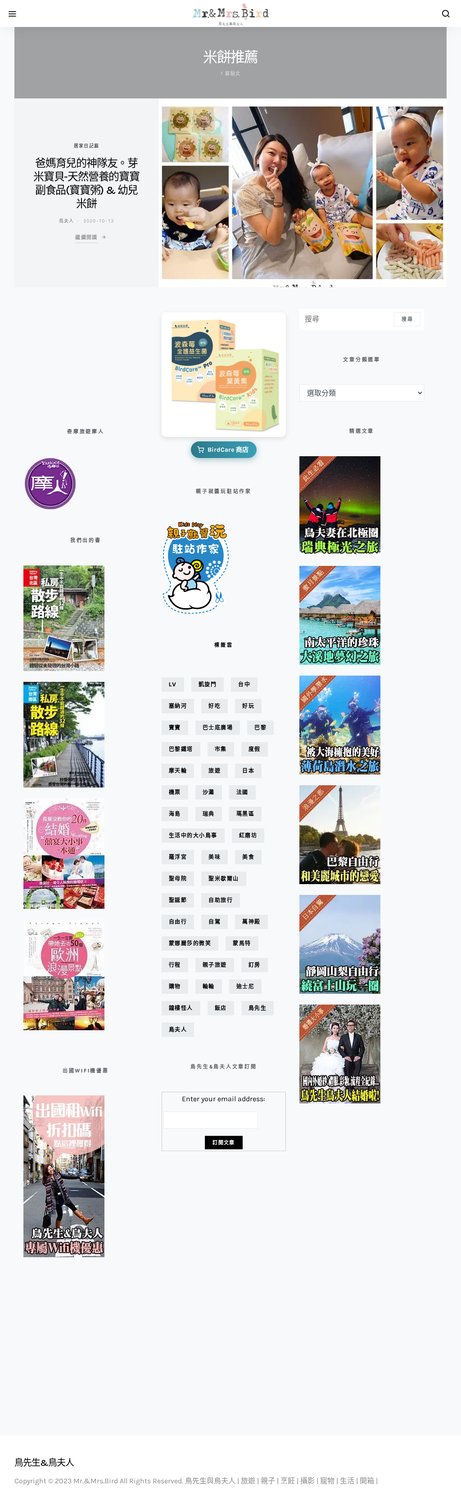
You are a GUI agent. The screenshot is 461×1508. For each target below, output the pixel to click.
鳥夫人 (66, 220)
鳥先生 (258, 1008)
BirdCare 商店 (228, 450)
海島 (175, 813)
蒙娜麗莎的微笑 (190, 943)
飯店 (221, 1008)
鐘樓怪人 (181, 1008)
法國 (242, 792)
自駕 (214, 921)
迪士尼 (245, 986)
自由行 (178, 921)
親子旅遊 (215, 964)
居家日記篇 (86, 145)
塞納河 (178, 706)
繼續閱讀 (86, 237)
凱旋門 (208, 684)
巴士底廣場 (218, 727)
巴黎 (260, 727)
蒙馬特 (242, 943)
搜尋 (407, 319)
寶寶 (175, 727)
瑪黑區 (245, 813)
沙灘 (209, 792)
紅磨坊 (248, 835)
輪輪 (209, 986)
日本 (248, 770)
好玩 (248, 706)
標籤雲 (223, 645)
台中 (244, 684)
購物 (175, 986)
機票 (175, 792)
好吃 (214, 706)
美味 (214, 857)
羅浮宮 (178, 857)
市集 (221, 749)
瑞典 (209, 813)
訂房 (255, 964)
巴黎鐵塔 (181, 749)
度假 (255, 749)
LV (173, 684)
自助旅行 (220, 900)
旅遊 (214, 770)
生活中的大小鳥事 (193, 835)
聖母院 (178, 878)
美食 (248, 857)
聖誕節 (178, 900)
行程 (175, 964)
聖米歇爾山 (223, 878)
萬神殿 (251, 921)
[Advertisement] (68, 354)
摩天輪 (178, 770)
